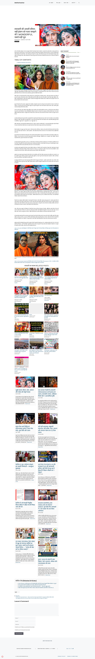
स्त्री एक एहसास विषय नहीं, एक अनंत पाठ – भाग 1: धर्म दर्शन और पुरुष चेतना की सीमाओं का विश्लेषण (51, 278)
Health (16, 282)
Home (30, 314)
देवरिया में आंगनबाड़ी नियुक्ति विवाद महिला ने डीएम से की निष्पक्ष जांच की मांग (25, 505)
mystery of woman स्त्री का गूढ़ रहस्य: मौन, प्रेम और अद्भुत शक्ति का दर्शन (21, 277)
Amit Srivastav (17, 39)
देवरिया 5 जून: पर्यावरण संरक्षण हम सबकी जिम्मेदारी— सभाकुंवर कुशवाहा (25, 466)
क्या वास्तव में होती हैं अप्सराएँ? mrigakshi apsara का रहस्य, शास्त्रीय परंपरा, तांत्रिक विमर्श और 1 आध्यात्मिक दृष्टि (47, 393)
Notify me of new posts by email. (22, 629)
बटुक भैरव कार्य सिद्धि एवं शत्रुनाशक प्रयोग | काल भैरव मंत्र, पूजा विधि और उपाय (24, 428)
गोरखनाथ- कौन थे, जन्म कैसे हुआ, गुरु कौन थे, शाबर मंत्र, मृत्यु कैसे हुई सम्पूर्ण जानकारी (21, 370)
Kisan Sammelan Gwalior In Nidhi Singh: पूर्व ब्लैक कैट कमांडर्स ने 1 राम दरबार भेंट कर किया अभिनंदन (47, 507)
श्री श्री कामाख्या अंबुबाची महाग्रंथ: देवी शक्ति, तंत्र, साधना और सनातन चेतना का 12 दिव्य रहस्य (47, 429)
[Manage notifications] (2, 656)
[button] (78, 2)
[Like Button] (16, 592)
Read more (27, 403)
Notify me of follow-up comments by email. (25, 627)
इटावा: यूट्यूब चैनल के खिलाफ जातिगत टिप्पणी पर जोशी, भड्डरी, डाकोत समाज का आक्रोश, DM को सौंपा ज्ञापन (36, 352)
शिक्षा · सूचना (58, 2)
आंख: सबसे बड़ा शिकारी (48, 295)
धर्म (15, 302)
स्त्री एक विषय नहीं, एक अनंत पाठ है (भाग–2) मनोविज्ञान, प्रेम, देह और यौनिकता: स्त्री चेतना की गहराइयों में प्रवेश (22, 296)
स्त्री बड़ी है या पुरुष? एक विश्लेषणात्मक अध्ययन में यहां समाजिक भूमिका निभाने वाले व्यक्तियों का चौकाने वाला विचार (36, 278)
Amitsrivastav (19, 3)
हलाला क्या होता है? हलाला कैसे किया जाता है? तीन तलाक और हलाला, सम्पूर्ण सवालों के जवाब (22, 316)
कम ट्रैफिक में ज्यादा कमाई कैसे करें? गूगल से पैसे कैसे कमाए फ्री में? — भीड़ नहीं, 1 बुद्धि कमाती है (34, 586)
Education (17, 41)
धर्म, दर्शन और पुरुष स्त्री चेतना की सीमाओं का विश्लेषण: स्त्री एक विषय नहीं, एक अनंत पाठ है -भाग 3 (36, 296)
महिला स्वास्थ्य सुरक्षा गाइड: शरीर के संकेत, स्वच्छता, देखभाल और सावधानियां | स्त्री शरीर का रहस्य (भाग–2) (36, 587)
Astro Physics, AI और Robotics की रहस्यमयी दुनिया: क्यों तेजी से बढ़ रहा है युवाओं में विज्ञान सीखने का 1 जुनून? (47, 468)
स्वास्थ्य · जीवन (66, 2)
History (46, 283)
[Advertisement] (47, 13)
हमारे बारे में (73, 2)
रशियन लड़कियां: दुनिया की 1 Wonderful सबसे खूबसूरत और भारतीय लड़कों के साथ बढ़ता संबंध (51, 316)
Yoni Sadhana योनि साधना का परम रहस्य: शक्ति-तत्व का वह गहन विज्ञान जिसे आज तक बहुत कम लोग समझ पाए (31, 598)
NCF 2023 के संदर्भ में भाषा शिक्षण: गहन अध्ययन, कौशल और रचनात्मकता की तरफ (47, 561)
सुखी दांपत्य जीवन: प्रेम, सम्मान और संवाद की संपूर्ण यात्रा (25, 391)
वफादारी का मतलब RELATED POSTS (24, 62)
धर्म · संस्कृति (51, 2)
